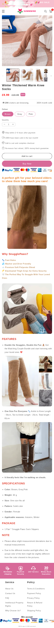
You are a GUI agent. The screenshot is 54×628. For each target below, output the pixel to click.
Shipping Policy (34, 610)
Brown (8, 114)
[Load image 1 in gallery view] (12, 75)
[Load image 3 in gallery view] (41, 75)
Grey (19, 114)
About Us (9, 589)
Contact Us (10, 593)
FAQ (7, 598)
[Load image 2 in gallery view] (27, 75)
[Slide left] (3, 76)
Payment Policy (34, 593)
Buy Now (27, 164)
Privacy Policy (33, 598)
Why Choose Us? (13, 610)
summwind (33, 626)
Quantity (5, 120)
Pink (31, 114)
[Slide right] (51, 76)
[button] (51, 11)
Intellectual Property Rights (14, 604)
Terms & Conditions (36, 589)
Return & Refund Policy (34, 604)
